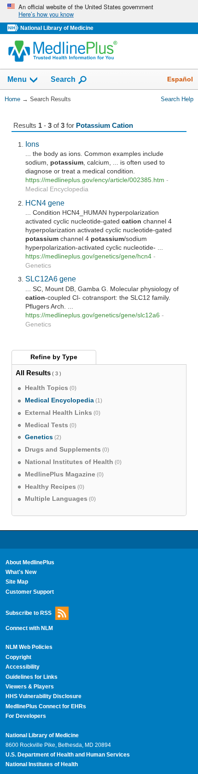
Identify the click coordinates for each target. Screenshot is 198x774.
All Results (33, 373)
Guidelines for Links (32, 677)
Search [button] (63, 79)
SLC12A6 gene (50, 279)
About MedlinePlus (30, 562)
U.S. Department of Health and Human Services (68, 754)
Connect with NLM (29, 628)
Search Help (177, 99)
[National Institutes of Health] (13, 28)
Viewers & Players (30, 686)
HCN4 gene (44, 203)
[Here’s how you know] (99, 11)
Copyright (18, 657)
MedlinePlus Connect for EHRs (46, 706)
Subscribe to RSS (29, 613)
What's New (21, 572)
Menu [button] (17, 80)
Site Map (17, 582)
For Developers (26, 716)
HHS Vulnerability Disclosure (44, 696)
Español (180, 79)
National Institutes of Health (42, 764)
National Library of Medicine (56, 28)
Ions (32, 144)
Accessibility (23, 667)
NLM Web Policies (29, 647)
